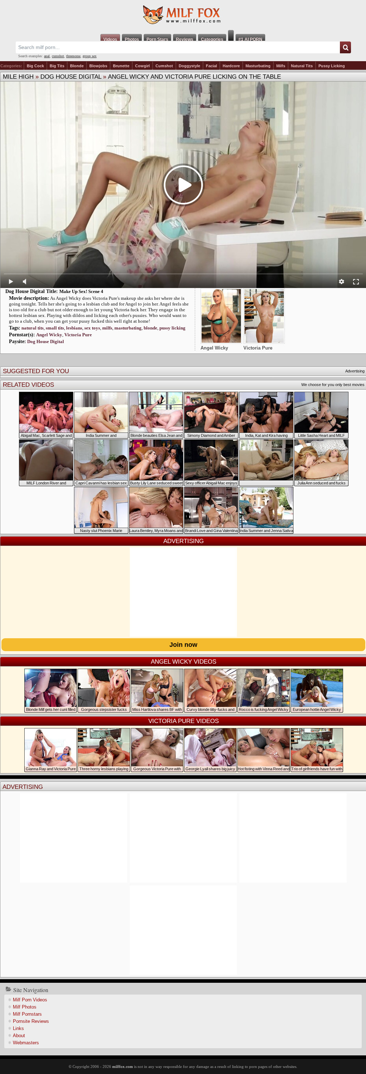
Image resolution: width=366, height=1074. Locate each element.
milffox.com (122, 1066)
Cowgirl (142, 66)
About (19, 1035)
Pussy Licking (331, 66)
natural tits (32, 328)
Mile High (18, 76)
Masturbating (258, 66)
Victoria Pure (78, 334)
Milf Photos (24, 1007)
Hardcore (231, 66)
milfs (107, 328)
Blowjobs (98, 66)
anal (47, 56)
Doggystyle (189, 66)
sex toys (92, 328)
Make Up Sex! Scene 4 (81, 291)
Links (18, 1028)
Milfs (280, 66)
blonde (150, 328)
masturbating (128, 328)
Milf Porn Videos (30, 999)
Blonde (77, 66)
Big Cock (35, 66)
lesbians (74, 328)
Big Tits (57, 66)
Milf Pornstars (27, 1014)
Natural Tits (302, 66)
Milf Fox (183, 15)
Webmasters (26, 1042)
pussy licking (172, 328)
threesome (73, 56)
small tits (55, 328)
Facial (211, 66)
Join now (183, 644)
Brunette (121, 66)
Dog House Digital (70, 76)
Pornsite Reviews (31, 1021)
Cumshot (164, 66)
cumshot (58, 56)
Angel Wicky (49, 334)
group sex (90, 56)
